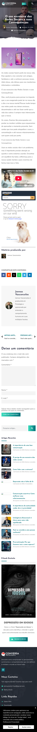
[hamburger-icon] (24, 4)
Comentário (6, 365)
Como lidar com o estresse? (23, 469)
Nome (4, 390)
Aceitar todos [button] (26, 727)
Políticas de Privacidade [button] (11, 722)
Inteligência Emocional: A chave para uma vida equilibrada (22, 520)
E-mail (4, 398)
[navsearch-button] (32, 4)
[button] (3, 275)
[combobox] (14, 428)
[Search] (32, 428)
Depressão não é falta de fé (23, 481)
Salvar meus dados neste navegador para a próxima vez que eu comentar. (18, 409)
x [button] (35, 708)
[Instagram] (3, 669)
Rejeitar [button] (10, 727)
